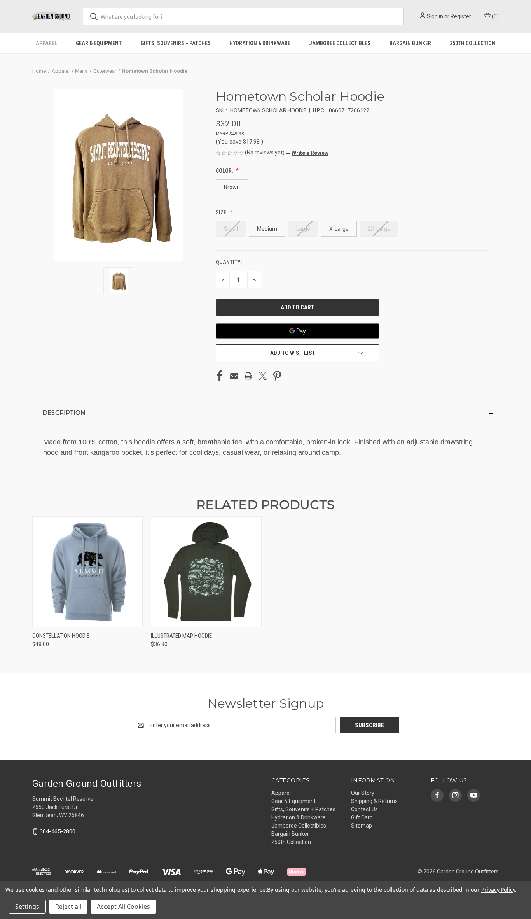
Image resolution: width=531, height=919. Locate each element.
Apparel (46, 43)
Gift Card (362, 817)
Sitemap (361, 826)
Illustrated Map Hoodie (181, 635)
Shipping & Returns (374, 801)
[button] (307, 153)
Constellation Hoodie (60, 635)
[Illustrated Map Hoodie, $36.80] (206, 572)
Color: (225, 171)
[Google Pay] (297, 331)
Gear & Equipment (99, 43)
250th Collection (472, 43)
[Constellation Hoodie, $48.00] (87, 572)
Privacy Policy (498, 889)
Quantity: (229, 262)
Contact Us (364, 809)
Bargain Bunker (410, 43)
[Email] (234, 375)
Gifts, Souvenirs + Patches (176, 43)
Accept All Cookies (123, 906)
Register (461, 16)
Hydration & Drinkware (259, 43)
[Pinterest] (277, 375)
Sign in (435, 16)
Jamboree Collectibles (339, 43)
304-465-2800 (57, 831)
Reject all (68, 906)
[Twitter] (263, 375)
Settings (27, 906)
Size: (222, 212)
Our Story (362, 793)
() (495, 16)
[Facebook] (220, 375)
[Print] (248, 375)
